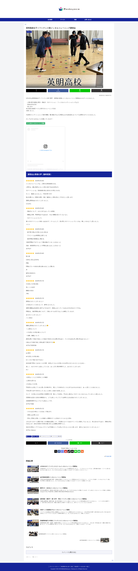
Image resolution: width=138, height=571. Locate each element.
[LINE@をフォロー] (75, 451)
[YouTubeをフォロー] (65, 451)
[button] (101, 90)
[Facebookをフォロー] (59, 451)
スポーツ (29, 436)
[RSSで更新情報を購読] (82, 451)
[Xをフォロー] (55, 451)
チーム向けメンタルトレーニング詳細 (35, 123)
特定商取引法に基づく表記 (67, 566)
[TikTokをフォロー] (69, 451)
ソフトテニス (54, 436)
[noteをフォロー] (72, 451)
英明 (60, 436)
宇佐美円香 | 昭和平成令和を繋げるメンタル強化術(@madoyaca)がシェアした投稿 (46, 169)
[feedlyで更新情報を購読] (78, 451)
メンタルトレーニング (45, 436)
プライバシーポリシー (54, 566)
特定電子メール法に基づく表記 (82, 566)
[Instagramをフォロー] (62, 451)
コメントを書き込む (69, 552)
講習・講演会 (36, 436)
